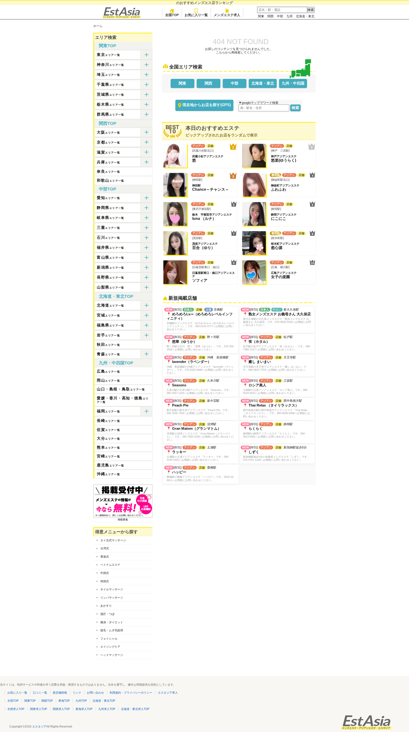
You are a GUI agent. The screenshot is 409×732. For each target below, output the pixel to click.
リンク (77, 692)
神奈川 (110, 65)
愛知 (108, 198)
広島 (108, 371)
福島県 (110, 325)
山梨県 (110, 287)
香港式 (104, 556)
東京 (108, 55)
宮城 (108, 315)
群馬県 (110, 114)
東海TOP (64, 700)
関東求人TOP (38, 709)
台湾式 (104, 548)
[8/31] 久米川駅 (198, 386)
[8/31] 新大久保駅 (276, 317)
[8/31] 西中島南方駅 (276, 408)
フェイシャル (108, 638)
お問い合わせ (95, 692)
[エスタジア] (122, 17)
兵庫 (108, 162)
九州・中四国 (293, 83)
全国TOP (172, 15)
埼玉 (108, 74)
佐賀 (108, 430)
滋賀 (108, 152)
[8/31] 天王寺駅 (274, 363)
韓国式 (104, 581)
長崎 (108, 421)
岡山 (108, 380)
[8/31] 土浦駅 (197, 453)
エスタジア (39, 726)
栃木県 (110, 104)
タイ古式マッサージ (113, 540)
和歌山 (110, 180)
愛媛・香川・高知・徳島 (123, 400)
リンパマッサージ (111, 597)
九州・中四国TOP (116, 363)
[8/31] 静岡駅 (274, 430)
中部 (280, 16)
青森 (108, 354)
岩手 (108, 335)
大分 (108, 438)
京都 (108, 142)
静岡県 (110, 208)
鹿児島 (110, 465)
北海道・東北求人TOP (135, 709)
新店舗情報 (60, 692)
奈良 (108, 171)
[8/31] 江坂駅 (275, 386)
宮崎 (108, 456)
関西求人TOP (61, 709)
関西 (270, 16)
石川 (108, 237)
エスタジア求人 (168, 692)
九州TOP (81, 700)
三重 (108, 228)
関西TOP (107, 123)
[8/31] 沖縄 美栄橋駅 (200, 365)
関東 (261, 16)
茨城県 (110, 94)
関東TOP (107, 45)
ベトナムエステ (110, 564)
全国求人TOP (15, 709)
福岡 (108, 411)
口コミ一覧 (40, 692)
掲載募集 (123, 519)
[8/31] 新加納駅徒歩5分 (276, 453)
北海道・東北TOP (116, 296)
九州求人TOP (106, 709)
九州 (289, 16)
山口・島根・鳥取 (121, 389)
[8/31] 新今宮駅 (198, 407)
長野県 (110, 277)
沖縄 (108, 474)
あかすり (106, 605)
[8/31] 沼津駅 (200, 431)
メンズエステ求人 (227, 15)
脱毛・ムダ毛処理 (111, 630)
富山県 (110, 257)
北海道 (110, 305)
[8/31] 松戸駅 (276, 343)
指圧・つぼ (107, 614)
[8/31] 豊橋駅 (200, 473)
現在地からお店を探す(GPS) (206, 105)
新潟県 (110, 267)
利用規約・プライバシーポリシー (131, 692)
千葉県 (110, 84)
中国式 (104, 573)
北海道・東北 (305, 16)
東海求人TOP (84, 709)
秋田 (108, 345)
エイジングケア (110, 646)
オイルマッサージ (111, 589)
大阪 (108, 132)
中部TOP (107, 189)
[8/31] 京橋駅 (200, 319)
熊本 (108, 447)
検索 (295, 108)
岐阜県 (110, 218)
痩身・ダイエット (111, 622)
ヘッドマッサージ (111, 655)
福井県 (110, 247)
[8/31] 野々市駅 (200, 343)
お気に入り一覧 (196, 15)
